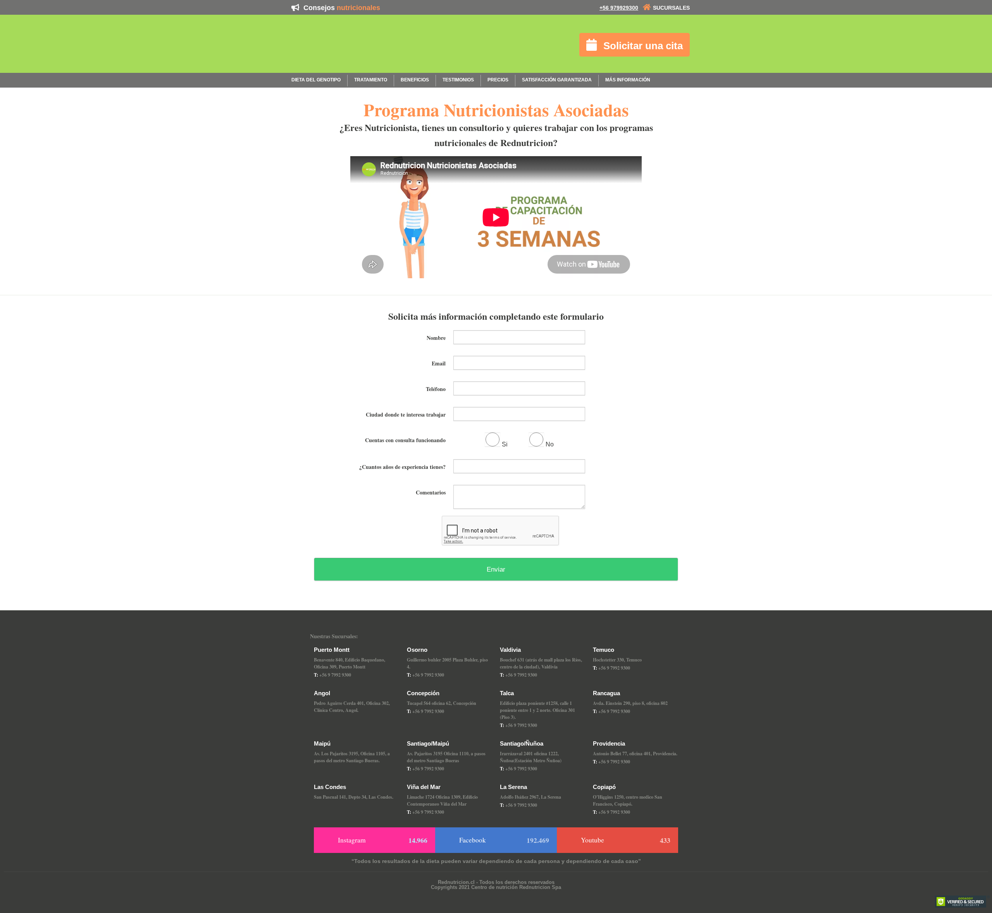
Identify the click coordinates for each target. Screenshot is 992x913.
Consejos (340, 8)
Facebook (504, 840)
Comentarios (431, 491)
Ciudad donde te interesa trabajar (406, 413)
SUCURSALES (671, 8)
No (550, 444)
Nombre (436, 337)
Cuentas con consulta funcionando (405, 439)
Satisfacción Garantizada (557, 80)
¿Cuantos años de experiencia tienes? (402, 466)
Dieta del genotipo (316, 80)
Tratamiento (370, 80)
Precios (497, 80)
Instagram (382, 840)
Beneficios (415, 80)
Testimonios (458, 80)
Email (439, 362)
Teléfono (436, 388)
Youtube (625, 840)
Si (505, 444)
